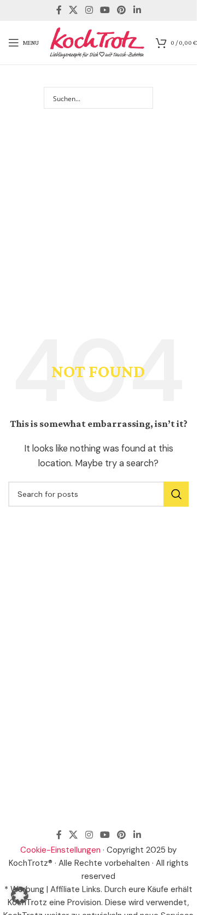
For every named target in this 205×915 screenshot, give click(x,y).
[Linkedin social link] (137, 10)
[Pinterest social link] (122, 10)
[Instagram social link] (88, 10)
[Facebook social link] (59, 10)
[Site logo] (97, 42)
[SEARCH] (176, 494)
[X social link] (73, 10)
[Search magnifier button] (142, 97)
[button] (19, 895)
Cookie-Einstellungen (60, 849)
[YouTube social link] (104, 10)
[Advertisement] (102, 206)
